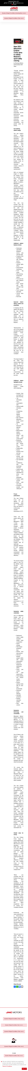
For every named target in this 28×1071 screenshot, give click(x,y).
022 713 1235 (8, 3)
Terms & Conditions (7, 1066)
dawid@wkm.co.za (18, 3)
